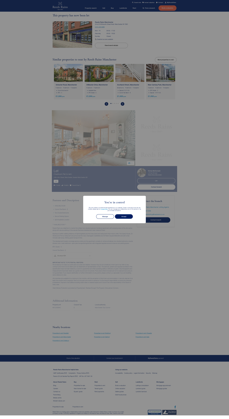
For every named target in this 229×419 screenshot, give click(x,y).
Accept (123, 216)
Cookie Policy (104, 209)
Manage (105, 216)
